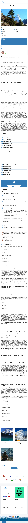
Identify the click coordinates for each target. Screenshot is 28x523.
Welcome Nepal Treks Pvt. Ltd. (11, 518)
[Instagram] (5, 496)
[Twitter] (4, 496)
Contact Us (16, 510)
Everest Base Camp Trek (18, 443)
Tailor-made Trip (16, 509)
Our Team (4, 502)
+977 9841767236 (8, 53)
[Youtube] (9, 496)
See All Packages (13, 468)
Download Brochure (17, 185)
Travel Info (22, 502)
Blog (15, 507)
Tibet (15, 502)
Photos (15, 504)
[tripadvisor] (19, 492)
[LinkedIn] (6, 496)
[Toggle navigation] (26, 1)
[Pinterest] (8, 496)
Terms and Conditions (5, 507)
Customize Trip (10, 185)
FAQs (3, 509)
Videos (21, 504)
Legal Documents (5, 504)
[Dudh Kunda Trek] (7, 434)
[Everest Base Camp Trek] (21, 434)
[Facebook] (3, 496)
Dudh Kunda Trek (3, 443)
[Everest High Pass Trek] (7, 454)
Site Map (22, 509)
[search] (25, 1)
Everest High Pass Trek (4, 462)
